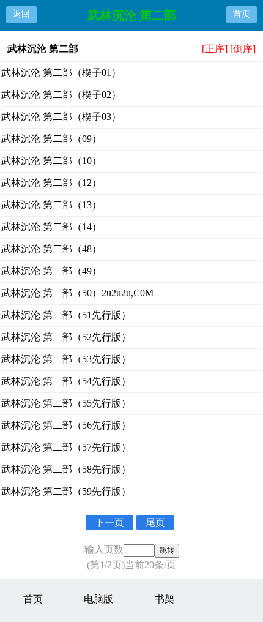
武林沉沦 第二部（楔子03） (61, 116)
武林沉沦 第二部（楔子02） (61, 94)
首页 (241, 13)
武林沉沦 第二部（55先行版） (66, 403)
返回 (21, 13)
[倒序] (243, 48)
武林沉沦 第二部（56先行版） (66, 425)
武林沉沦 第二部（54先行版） (66, 381)
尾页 (155, 522)
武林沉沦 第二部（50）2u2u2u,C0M (77, 293)
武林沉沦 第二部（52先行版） (66, 337)
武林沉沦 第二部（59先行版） (66, 491)
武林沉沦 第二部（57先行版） (66, 447)
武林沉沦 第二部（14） (51, 227)
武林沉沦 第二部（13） (51, 205)
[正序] (215, 48)
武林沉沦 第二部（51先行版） (66, 315)
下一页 (109, 522)
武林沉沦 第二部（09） (51, 138)
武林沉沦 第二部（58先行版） (66, 469)
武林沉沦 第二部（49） (51, 271)
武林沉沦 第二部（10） (51, 161)
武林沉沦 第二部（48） (51, 249)
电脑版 (98, 599)
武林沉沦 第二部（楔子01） (61, 72)
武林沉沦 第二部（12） (51, 183)
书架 (164, 599)
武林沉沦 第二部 (131, 15)
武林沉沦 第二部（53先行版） (66, 359)
